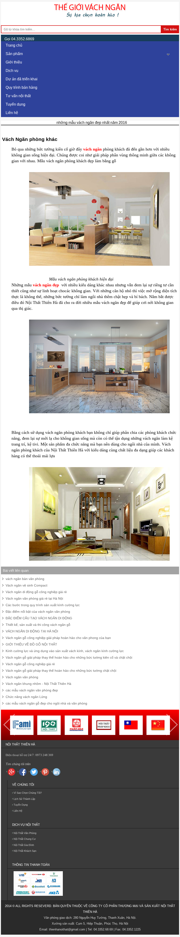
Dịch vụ (12, 71)
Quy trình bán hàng (21, 87)
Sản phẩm (14, 54)
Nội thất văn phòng (25, 833)
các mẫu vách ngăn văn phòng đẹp (32, 690)
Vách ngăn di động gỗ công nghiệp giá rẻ (36, 592)
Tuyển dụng (15, 104)
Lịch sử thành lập (24, 798)
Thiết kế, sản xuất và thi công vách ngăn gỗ (38, 625)
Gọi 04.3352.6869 (19, 39)
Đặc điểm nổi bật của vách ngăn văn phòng (38, 611)
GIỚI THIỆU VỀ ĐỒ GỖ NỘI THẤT (31, 644)
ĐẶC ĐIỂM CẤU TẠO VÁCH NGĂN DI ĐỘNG (39, 618)
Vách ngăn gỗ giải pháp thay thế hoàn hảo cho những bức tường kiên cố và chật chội (69, 657)
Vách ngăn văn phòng (22, 677)
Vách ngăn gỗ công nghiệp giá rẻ (30, 664)
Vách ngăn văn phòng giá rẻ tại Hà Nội (34, 598)
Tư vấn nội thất (18, 96)
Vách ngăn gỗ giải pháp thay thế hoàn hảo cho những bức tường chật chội (61, 670)
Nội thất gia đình (24, 845)
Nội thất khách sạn (25, 850)
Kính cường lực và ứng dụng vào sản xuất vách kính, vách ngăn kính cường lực (65, 651)
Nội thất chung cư (25, 838)
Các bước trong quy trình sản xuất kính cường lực (43, 605)
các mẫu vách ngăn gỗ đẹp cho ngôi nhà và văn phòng (46, 703)
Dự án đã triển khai (22, 79)
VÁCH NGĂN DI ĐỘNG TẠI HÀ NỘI (32, 631)
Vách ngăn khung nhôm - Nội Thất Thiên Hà (38, 684)
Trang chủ (14, 45)
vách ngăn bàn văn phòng (25, 579)
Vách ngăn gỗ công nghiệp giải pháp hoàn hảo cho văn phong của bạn (58, 638)
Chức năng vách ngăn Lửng (26, 697)
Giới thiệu (14, 62)
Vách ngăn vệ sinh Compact (26, 585)
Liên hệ (12, 113)
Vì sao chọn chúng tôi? (28, 792)
